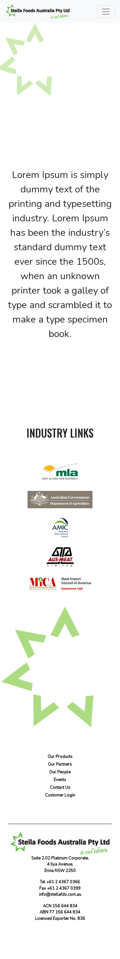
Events (60, 780)
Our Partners (60, 764)
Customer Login (60, 795)
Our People (60, 772)
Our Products (60, 756)
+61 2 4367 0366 (63, 882)
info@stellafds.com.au (60, 894)
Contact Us (61, 689)
